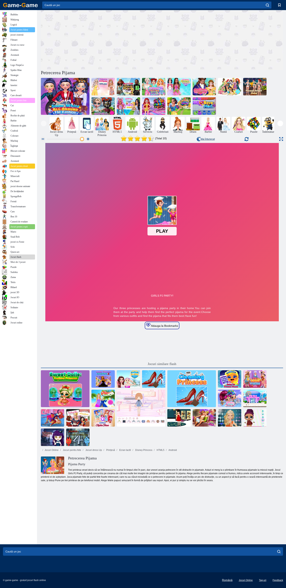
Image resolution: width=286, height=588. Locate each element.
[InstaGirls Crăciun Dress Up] (77, 418)
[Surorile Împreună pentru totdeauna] (103, 418)
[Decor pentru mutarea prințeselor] (153, 86)
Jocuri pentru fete (71, 450)
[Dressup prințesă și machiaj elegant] (103, 398)
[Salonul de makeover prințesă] (103, 86)
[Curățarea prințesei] (153, 379)
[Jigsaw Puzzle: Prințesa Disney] (229, 86)
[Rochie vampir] (52, 437)
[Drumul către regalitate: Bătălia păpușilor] (255, 418)
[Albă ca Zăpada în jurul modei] (65, 96)
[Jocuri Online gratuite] (20, 5)
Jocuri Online (52, 450)
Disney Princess (143, 450)
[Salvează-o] (204, 106)
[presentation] (43, 123)
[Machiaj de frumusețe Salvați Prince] (204, 86)
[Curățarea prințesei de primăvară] (179, 106)
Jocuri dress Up (93, 450)
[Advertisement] (101, 39)
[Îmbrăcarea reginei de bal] (229, 418)
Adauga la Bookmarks (164, 325)
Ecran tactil (125, 450)
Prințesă (110, 450)
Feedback (278, 580)
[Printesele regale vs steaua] (128, 86)
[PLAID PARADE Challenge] (153, 106)
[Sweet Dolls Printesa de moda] (65, 388)
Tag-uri (262, 580)
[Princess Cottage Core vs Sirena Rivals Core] (128, 106)
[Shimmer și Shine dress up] (229, 398)
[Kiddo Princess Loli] (255, 379)
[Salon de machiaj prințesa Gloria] (128, 379)
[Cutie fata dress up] (179, 418)
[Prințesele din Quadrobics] (103, 106)
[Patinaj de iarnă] (52, 418)
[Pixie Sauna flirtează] (204, 418)
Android (172, 450)
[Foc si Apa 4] (77, 437)
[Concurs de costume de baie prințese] (255, 86)
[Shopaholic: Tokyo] (255, 398)
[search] (267, 5)
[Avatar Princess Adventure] (103, 379)
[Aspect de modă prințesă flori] (179, 86)
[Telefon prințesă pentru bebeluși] (229, 379)
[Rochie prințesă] (141, 408)
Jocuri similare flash (162, 364)
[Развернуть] (281, 139)
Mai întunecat (208, 139)
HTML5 (160, 450)
